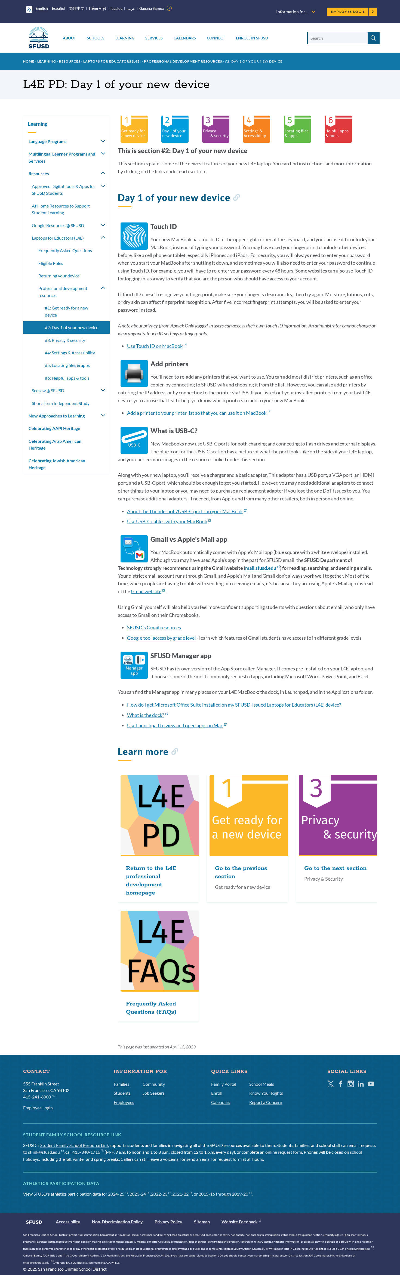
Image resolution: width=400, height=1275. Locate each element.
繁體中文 (76, 8)
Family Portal (223, 1084)
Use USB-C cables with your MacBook (167, 521)
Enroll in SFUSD (252, 38)
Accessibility (68, 1221)
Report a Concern (265, 1102)
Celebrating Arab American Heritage (55, 444)
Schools (95, 38)
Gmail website (146, 591)
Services (154, 38)
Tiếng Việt (97, 8)
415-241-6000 (37, 1096)
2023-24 (138, 1193)
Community (154, 1084)
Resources (69, 61)
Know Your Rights (266, 1092)
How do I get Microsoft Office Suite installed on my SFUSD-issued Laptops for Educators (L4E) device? (234, 705)
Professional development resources (183, 61)
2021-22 (180, 1193)
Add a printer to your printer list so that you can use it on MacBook (196, 413)
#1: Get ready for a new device (66, 311)
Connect (216, 38)
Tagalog (116, 8)
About (69, 38)
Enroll (216, 1092)
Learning (124, 38)
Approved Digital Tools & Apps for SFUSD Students (63, 190)
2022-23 (159, 1193)
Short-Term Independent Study (61, 403)
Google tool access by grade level (161, 638)
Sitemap (202, 1221)
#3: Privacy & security (65, 340)
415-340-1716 (86, 1152)
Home (28, 61)
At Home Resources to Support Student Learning (61, 209)
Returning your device (58, 275)
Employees (124, 1102)
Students (122, 1092)
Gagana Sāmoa (151, 8)
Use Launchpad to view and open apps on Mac (175, 725)
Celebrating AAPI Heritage (54, 428)
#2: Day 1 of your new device (71, 327)
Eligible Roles (50, 263)
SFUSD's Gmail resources (154, 627)
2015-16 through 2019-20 (223, 1193)
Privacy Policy (168, 1221)
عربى (131, 8)
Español (58, 8)
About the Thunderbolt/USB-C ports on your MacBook (185, 511)
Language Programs (47, 141)
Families (121, 1084)
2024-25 (116, 1193)
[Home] (39, 38)
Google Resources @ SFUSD (58, 225)
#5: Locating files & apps (67, 365)
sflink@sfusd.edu (44, 1152)
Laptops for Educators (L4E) (112, 61)
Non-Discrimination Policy (117, 1221)
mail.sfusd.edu (260, 568)
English (42, 8)
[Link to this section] (236, 198)
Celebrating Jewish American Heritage (57, 464)
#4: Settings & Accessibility (70, 352)
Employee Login (348, 12)
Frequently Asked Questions (65, 250)
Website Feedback (239, 1221)
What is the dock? (145, 715)
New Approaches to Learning (57, 415)
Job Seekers (154, 1092)
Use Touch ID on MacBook (155, 346)
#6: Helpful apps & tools (67, 377)
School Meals (261, 1084)
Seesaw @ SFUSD (48, 390)
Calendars (185, 38)
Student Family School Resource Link (74, 1145)
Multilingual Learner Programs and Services (62, 157)
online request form (283, 1152)
